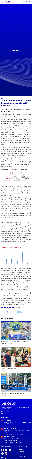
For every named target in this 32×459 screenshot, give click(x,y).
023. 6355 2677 (10, 434)
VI (27, 2)
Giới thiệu (21, 449)
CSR (20, 454)
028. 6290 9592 (10, 426)
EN (30, 2)
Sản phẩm (21, 451)
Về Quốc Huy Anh (23, 446)
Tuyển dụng (22, 456)
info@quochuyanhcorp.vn (11, 413)
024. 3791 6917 (10, 442)
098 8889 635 (8, 411)
